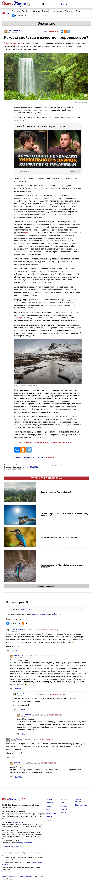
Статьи (36, 11)
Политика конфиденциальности (13, 846)
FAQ (62, 803)
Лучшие (29, 609)
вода (21, 442)
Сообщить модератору (50, 630)
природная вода (66, 442)
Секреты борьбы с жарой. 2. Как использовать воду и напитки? (64, 515)
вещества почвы (30, 233)
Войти (64, 4)
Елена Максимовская (18, 629)
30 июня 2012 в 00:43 (39, 715)
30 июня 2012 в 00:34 (42, 694)
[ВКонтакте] (62, 31)
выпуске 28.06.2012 (30, 467)
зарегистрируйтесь (40, 614)
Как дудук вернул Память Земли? (56, 492)
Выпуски (16, 11)
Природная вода (12, 43)
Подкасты (69, 11)
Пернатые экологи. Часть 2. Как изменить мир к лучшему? (62, 566)
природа (46, 442)
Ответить (15, 650)
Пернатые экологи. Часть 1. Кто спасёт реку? (61, 537)
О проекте (64, 799)
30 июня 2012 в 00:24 (33, 656)
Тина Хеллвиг (19, 655)
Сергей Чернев (16, 739)
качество (28, 442)
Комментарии (56, 11)
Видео (79, 11)
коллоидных (19, 318)
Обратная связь (81, 805)
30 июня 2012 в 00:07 (35, 630)
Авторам (63, 806)
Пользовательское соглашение (13, 849)
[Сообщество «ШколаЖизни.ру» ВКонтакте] (19, 15)
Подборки (26, 11)
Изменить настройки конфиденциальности (18, 876)
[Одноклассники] (65, 31)
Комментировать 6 (23, 457)
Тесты (45, 11)
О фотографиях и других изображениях (17, 853)
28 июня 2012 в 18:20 (30, 739)
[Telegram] (68, 31)
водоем (54, 442)
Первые (22, 609)
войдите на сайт (58, 614)
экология (37, 442)
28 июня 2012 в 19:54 (33, 762)
